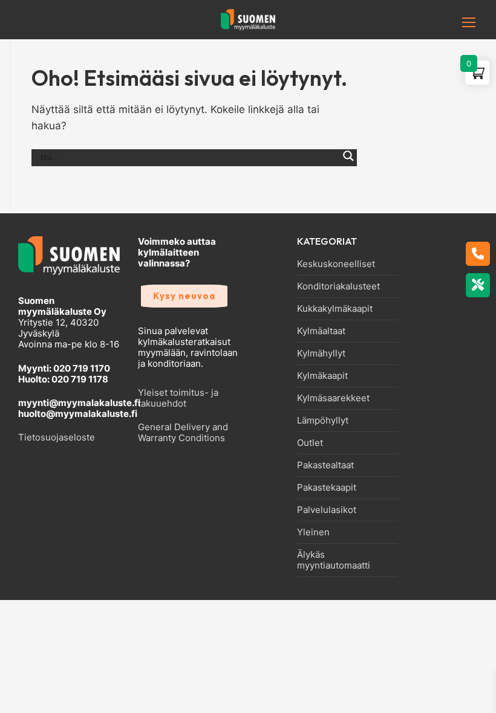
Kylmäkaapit (322, 375)
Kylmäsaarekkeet (333, 398)
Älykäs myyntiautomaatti (333, 560)
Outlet (310, 442)
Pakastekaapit (326, 487)
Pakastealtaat (325, 465)
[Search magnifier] (348, 162)
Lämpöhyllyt (322, 420)
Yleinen (313, 532)
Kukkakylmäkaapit (335, 308)
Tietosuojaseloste (56, 437)
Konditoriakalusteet (338, 286)
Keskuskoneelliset (336, 264)
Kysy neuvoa (184, 296)
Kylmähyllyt (321, 353)
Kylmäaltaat (321, 331)
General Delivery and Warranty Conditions (183, 432)
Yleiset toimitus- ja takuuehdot (178, 398)
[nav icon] (450, 22)
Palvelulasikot (326, 510)
